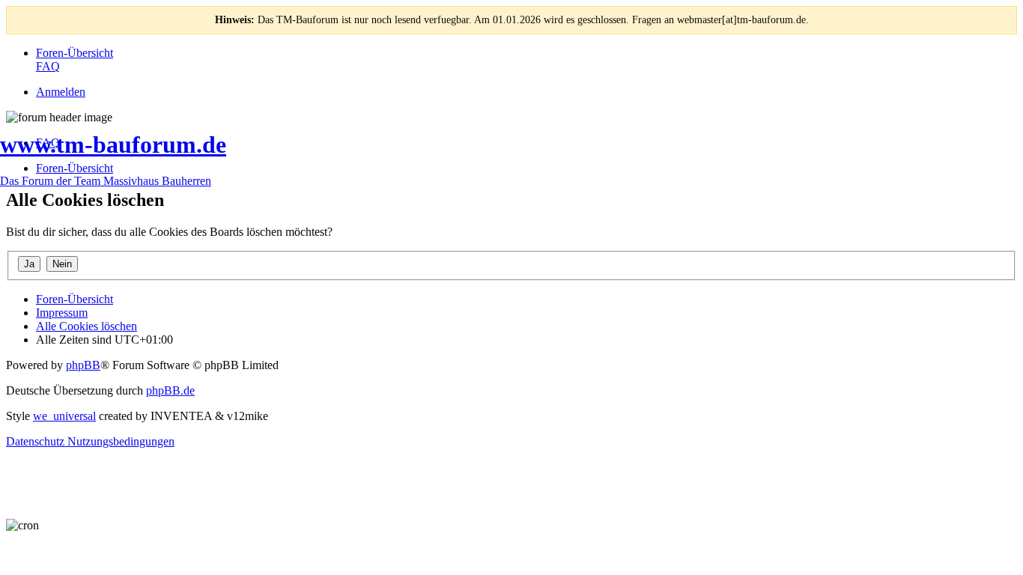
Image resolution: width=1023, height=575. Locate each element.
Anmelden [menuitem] (60, 91)
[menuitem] (74, 52)
